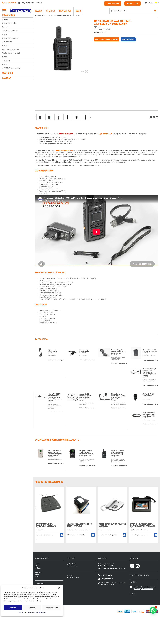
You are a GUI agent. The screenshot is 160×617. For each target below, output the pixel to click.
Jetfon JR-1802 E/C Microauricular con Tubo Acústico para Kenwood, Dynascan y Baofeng (55, 397)
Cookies (20, 613)
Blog (78, 11)
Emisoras (5, 27)
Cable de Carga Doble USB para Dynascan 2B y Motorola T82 (118, 351)
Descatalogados (40, 15)
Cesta (71, 575)
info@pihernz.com (27, 3)
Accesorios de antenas (10, 38)
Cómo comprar (39, 584)
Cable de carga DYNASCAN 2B (84, 350)
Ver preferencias (51, 608)
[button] (59, 588)
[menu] (4, 11)
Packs (37, 576)
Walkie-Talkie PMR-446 (64, 150)
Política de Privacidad (31, 613)
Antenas (5, 34)
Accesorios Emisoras (9, 31)
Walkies (5, 19)
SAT (36, 566)
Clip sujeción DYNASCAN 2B (52, 350)
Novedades (65, 11)
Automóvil (6, 60)
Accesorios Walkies (9, 23)
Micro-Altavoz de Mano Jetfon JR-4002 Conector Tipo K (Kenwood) (118, 396)
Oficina (4, 64)
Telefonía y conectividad (11, 53)
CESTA (150, 2)
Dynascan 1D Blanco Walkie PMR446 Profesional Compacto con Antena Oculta (55, 453)
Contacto (39, 3)
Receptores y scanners (10, 49)
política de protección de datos (143, 589)
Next (90, 117)
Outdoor (5, 57)
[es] (157, 2)
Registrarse (113, 3)
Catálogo (38, 568)
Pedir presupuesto (128, 39)
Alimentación (7, 42)
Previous (35, 117)
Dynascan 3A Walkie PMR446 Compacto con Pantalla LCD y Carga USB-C (117, 453)
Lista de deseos (74, 577)
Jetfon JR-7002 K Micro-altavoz (148, 395)
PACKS (38, 11)
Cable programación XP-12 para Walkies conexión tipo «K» (149, 414)
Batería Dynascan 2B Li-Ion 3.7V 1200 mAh (150, 350)
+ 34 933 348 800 (10, 3)
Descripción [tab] (41, 128)
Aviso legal (42, 613)
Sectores (7, 73)
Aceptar (13, 608)
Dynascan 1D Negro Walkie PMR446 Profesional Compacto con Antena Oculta (86, 453)
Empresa (37, 564)
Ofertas (50, 11)
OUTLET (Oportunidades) (11, 68)
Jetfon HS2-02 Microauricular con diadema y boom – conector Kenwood (85, 396)
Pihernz (20, 11)
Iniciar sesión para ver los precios (106, 39)
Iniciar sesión (132, 3)
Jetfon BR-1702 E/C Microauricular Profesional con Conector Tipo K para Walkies (149, 372)
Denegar (32, 608)
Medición (5, 46)
